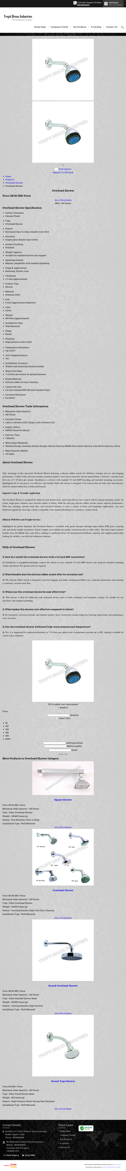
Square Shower (63, 799)
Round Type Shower (63, 1081)
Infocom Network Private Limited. (111, 1167)
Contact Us (112, 27)
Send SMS (30, 1155)
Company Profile (59, 27)
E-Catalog (96, 27)
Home (8, 176)
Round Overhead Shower (63, 985)
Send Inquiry (64, 169)
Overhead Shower (14, 182)
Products (9, 179)
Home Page (40, 27)
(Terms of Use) (117, 1164)
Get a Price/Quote (63, 200)
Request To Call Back (63, 172)
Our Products (79, 27)
